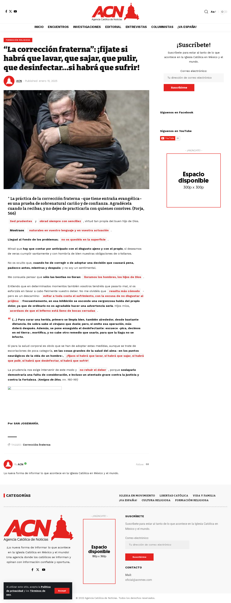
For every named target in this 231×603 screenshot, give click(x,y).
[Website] (147, 464)
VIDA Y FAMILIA (204, 495)
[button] (62, 591)
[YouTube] (15, 11)
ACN (19, 81)
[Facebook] (6, 11)
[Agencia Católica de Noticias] (115, 12)
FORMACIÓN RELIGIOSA (18, 40)
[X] (10, 11)
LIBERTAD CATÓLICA (174, 495)
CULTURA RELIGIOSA (156, 500)
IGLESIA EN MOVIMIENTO (137, 495)
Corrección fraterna (37, 444)
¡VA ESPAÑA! (128, 500)
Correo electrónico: (193, 71)
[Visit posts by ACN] (8, 464)
